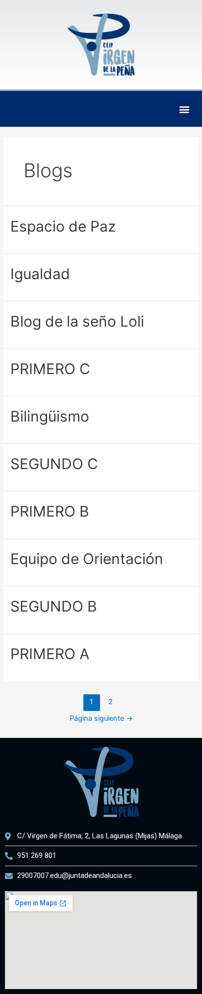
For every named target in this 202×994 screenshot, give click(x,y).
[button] (184, 109)
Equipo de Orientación (86, 559)
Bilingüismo (49, 416)
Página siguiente (101, 718)
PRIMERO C (50, 369)
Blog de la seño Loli (77, 321)
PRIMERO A (49, 654)
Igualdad (40, 274)
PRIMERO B (49, 511)
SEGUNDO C (54, 464)
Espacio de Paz (63, 226)
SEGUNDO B (53, 606)
